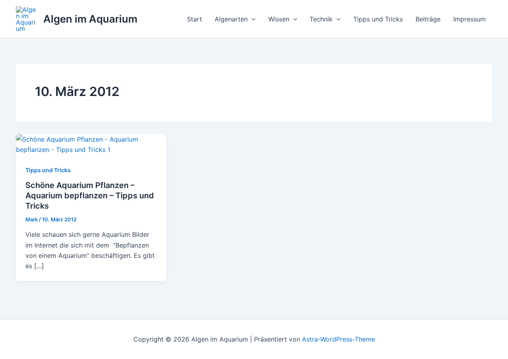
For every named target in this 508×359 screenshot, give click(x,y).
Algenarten (231, 19)
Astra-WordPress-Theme (338, 339)
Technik (321, 19)
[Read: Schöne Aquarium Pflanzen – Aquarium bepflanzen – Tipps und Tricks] (91, 144)
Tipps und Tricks (378, 19)
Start (194, 19)
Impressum (469, 19)
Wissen (278, 19)
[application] (252, 19)
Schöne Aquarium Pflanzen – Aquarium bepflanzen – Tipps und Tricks (89, 195)
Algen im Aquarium (90, 19)
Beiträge (428, 19)
